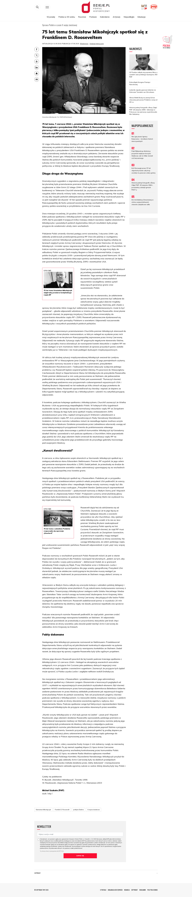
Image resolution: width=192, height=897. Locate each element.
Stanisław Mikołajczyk (43, 810)
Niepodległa (129, 17)
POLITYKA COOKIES (152, 890)
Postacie (93, 17)
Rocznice (82, 17)
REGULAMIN (142, 890)
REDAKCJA (127, 890)
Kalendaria (104, 17)
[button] (157, 873)
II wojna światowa (94, 810)
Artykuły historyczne (97, 44)
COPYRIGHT (134, 890)
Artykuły (116, 17)
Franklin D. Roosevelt (62, 810)
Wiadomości (84, 44)
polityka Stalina (78, 810)
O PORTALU (103, 890)
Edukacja (141, 17)
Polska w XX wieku (66, 17)
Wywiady (51, 17)
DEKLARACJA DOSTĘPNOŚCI (115, 890)
